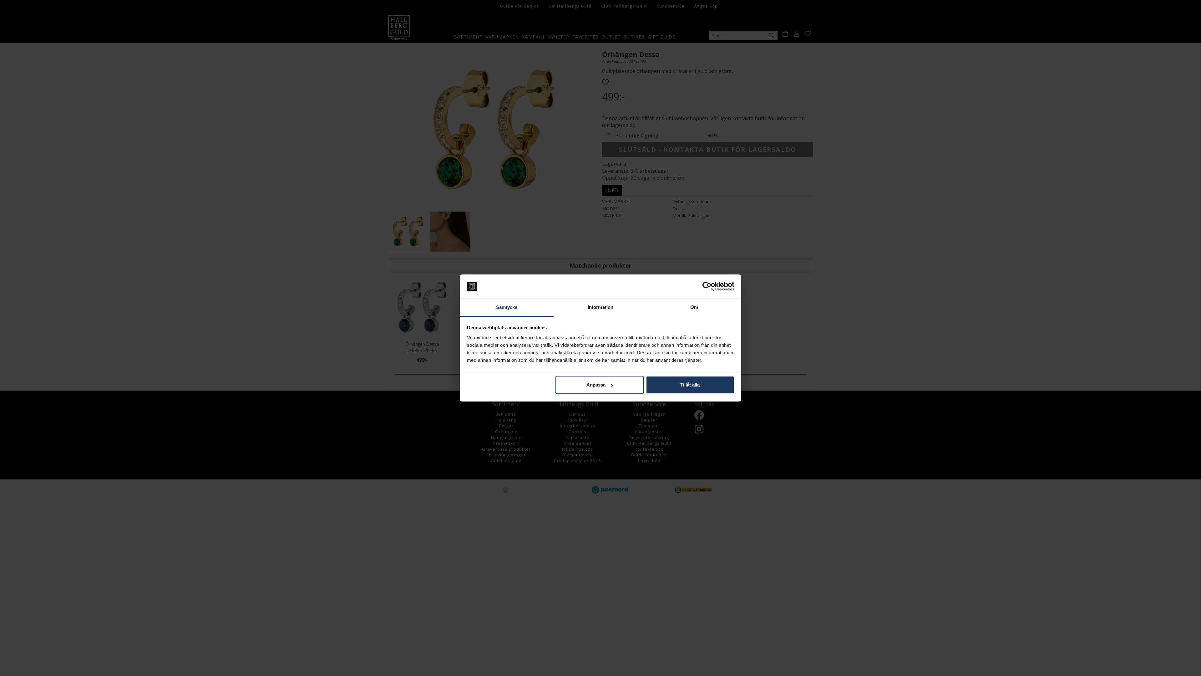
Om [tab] (694, 307)
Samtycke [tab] (507, 307)
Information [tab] (600, 307)
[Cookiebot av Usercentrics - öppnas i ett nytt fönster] (707, 286)
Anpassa (596, 384)
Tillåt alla (690, 384)
